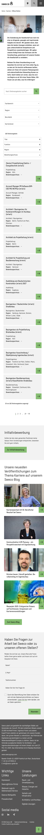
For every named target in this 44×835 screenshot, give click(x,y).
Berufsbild (8, 117)
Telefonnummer (11, 680)
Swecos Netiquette (9, 795)
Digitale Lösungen (28, 804)
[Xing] (14, 814)
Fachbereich (9, 103)
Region (7, 110)
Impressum (6, 780)
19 (25, 414)
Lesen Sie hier (22, 700)
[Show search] (34, 3)
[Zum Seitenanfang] (39, 830)
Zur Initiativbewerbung (15, 450)
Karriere (8, 11)
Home (3, 11)
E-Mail (8, 673)
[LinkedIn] (9, 814)
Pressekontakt (7, 799)
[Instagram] (3, 814)
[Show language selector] (27, 3)
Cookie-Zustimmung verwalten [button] (10, 824)
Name (8, 665)
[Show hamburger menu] (40, 3)
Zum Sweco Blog (13, 622)
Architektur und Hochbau (31, 800)
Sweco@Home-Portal (10, 784)
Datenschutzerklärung (21, 822)
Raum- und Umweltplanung (28, 781)
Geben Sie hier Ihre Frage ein (15, 688)
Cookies (32, 822)
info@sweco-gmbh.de (10, 763)
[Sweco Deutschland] (7, 3)
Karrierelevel (9, 124)
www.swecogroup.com (9, 754)
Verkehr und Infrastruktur (26, 794)
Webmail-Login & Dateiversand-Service (10, 789)
